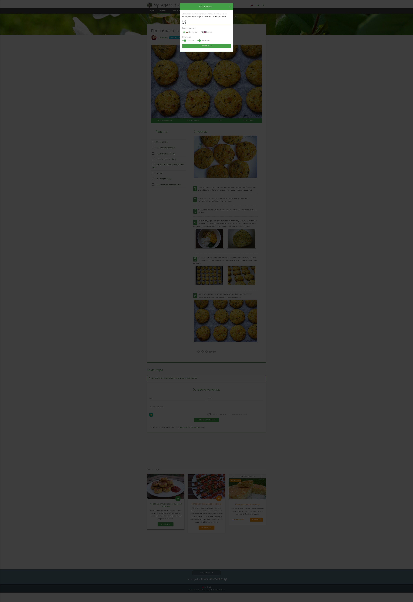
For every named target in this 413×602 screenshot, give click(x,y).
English (209, 32)
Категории (186, 37)
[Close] (230, 6)
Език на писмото (189, 28)
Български (192, 32)
